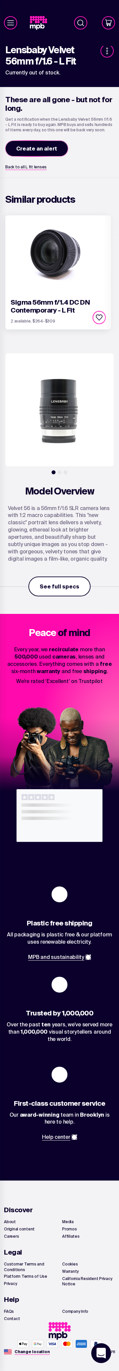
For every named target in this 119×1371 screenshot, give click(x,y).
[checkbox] (99, 317)
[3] (65, 472)
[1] (54, 472)
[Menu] (10, 22)
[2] (59, 472)
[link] (41, 23)
